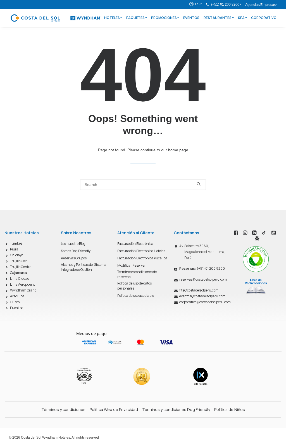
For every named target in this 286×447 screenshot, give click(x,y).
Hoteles (112, 17)
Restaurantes (218, 17)
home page (178, 150)
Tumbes (16, 243)
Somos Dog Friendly (75, 250)
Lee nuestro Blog (73, 243)
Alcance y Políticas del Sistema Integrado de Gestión (83, 267)
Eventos (191, 17)
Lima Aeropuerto (22, 284)
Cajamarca (18, 272)
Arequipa (17, 296)
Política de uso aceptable (135, 295)
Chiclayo (16, 255)
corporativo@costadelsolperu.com (205, 302)
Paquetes (135, 17)
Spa (241, 17)
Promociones (164, 17)
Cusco (15, 302)
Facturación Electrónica (135, 243)
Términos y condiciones (63, 409)
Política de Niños (229, 409)
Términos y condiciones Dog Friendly (176, 409)
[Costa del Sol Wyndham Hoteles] (56, 17)
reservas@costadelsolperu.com (203, 279)
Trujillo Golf (18, 261)
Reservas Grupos (74, 258)
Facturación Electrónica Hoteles (141, 250)
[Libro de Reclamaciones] (256, 286)
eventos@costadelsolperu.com (202, 296)
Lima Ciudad (19, 278)
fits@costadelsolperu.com (198, 290)
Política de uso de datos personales (134, 286)
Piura (14, 249)
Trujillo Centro (20, 266)
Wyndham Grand (23, 290)
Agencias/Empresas (260, 5)
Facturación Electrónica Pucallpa (142, 258)
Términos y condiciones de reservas (137, 274)
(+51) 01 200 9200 (225, 4)
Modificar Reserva (131, 265)
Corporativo (264, 17)
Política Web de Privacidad (114, 409)
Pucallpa (16, 307)
